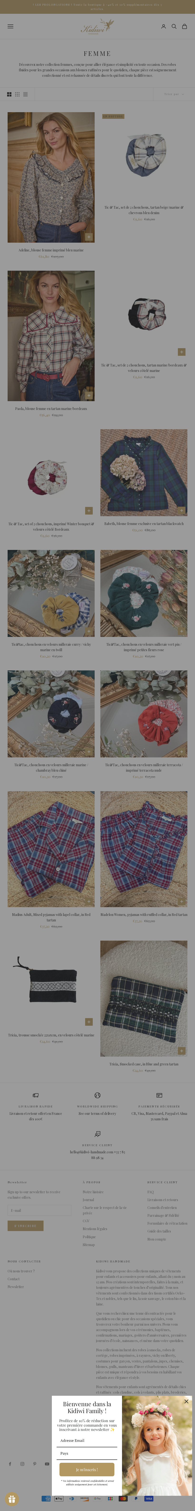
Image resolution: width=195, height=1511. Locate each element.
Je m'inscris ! (87, 1469)
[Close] (186, 1401)
